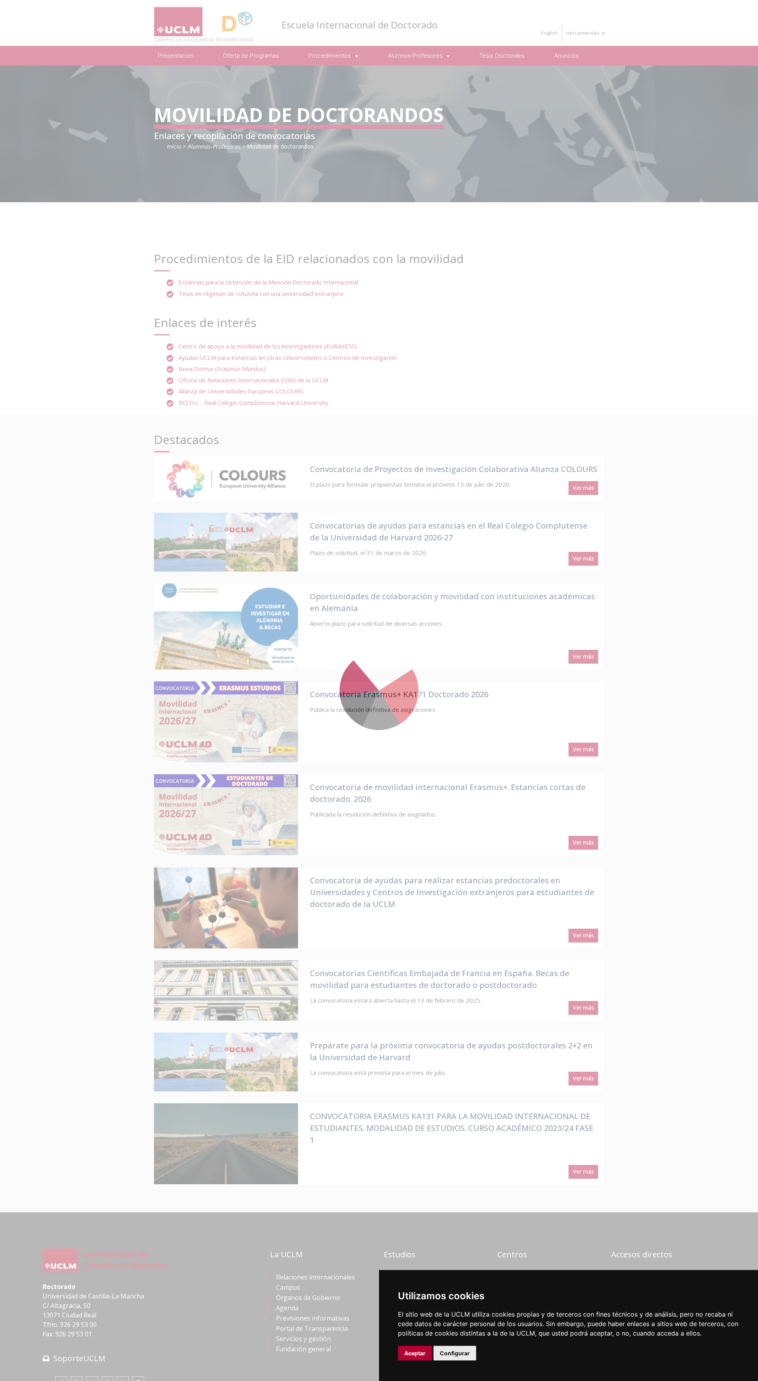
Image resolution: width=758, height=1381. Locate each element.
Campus (288, 1287)
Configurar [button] (455, 1353)
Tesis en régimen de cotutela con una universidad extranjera (260, 293)
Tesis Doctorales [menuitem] (502, 55)
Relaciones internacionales (315, 1277)
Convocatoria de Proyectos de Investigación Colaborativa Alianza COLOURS (453, 469)
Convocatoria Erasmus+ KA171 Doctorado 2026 (399, 694)
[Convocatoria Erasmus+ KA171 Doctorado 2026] (226, 722)
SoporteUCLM (79, 1358)
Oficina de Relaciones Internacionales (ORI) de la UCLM (253, 380)
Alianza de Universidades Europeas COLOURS (240, 391)
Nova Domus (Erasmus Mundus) (222, 369)
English (549, 32)
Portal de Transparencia (312, 1328)
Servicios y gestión (303, 1338)
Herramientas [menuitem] (582, 32)
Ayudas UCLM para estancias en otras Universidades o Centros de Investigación (287, 357)
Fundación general (303, 1349)
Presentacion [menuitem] (175, 55)
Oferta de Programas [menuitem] (251, 55)
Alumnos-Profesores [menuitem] (416, 55)
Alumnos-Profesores (213, 146)
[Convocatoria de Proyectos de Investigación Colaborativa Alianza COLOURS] (226, 479)
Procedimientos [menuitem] (330, 55)
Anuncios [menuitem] (566, 55)
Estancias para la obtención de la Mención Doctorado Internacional (268, 282)
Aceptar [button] (415, 1353)
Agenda (287, 1308)
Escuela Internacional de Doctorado (359, 24)
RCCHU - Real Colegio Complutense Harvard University (253, 402)
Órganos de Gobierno (308, 1297)
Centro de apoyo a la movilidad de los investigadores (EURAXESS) (267, 346)
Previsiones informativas (312, 1318)
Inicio (174, 146)
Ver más (583, 487)
